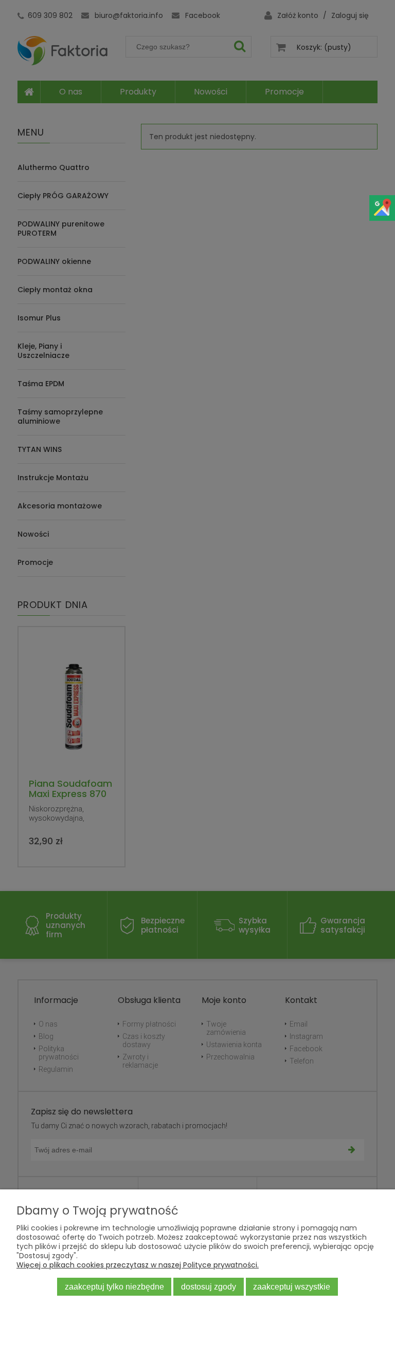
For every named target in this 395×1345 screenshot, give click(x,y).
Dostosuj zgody (208, 1286)
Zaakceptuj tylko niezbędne (114, 1286)
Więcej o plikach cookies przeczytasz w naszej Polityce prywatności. (137, 1265)
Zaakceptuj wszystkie (291, 1286)
